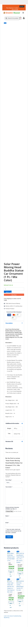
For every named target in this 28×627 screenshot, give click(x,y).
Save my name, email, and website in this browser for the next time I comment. (13, 531)
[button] (23, 12)
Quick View (11, 560)
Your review (8, 486)
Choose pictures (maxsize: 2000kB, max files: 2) (12, 508)
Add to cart (9, 292)
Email (7, 522)
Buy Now (14, 295)
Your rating (8, 480)
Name (7, 516)
